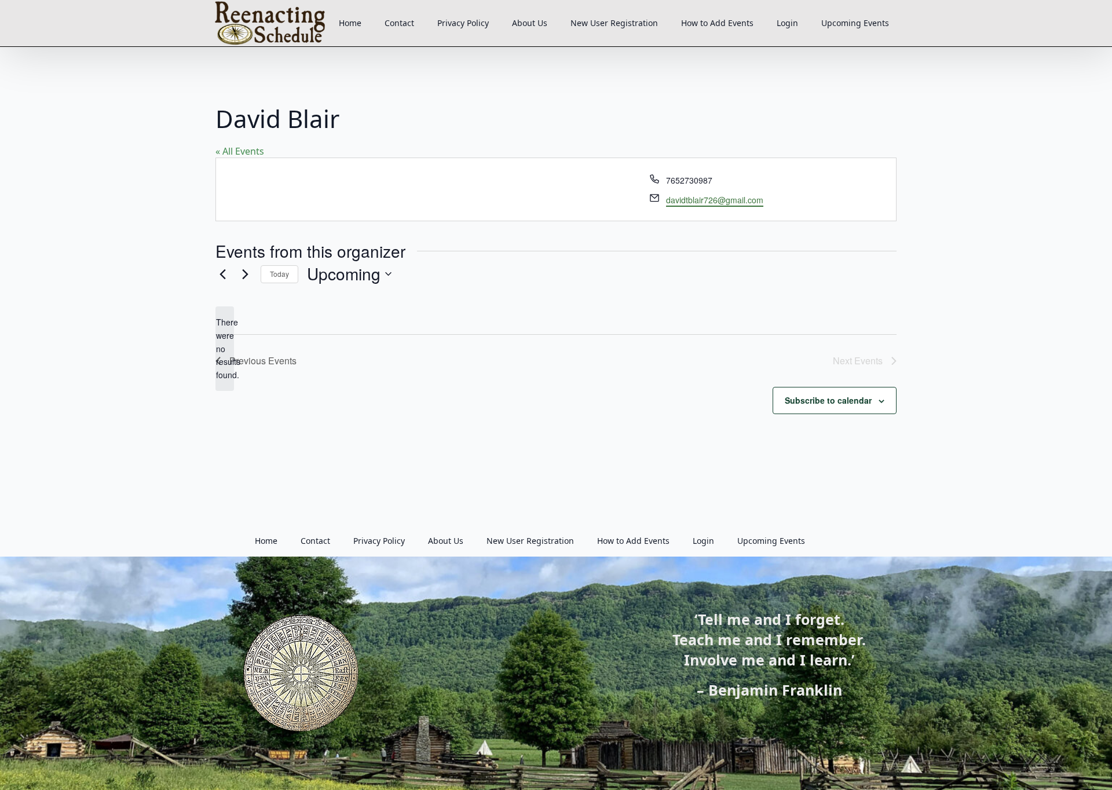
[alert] (224, 348)
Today (279, 274)
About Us (529, 22)
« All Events (239, 151)
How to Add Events (717, 22)
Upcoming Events (855, 22)
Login (787, 22)
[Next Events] (245, 274)
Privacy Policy (463, 22)
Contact (399, 22)
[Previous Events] (222, 274)
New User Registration (614, 22)
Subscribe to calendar (828, 400)
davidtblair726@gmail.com (714, 200)
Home (350, 22)
